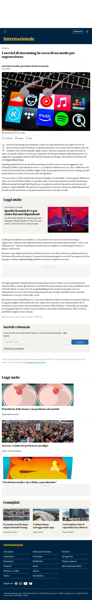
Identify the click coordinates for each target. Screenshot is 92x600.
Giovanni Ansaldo (11, 66)
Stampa (20, 138)
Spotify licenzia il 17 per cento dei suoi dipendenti (22, 213)
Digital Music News (14, 160)
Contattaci (9, 557)
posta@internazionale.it (35, 362)
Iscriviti (80, 342)
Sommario (9, 561)
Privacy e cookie (11, 571)
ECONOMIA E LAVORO (13, 207)
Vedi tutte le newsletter (14, 349)
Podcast (66, 552)
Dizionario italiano (42, 552)
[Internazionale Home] (14, 545)
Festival (7, 566)
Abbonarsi (78, 31)
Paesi (35, 566)
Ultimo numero (69, 561)
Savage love (67, 557)
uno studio (17, 157)
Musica (5, 48)
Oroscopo (37, 557)
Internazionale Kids (71, 566)
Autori (36, 571)
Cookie (25, 595)
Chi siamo (8, 552)
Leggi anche (12, 199)
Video (6, 576)
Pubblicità (38, 561)
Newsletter (38, 576)
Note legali (18, 595)
